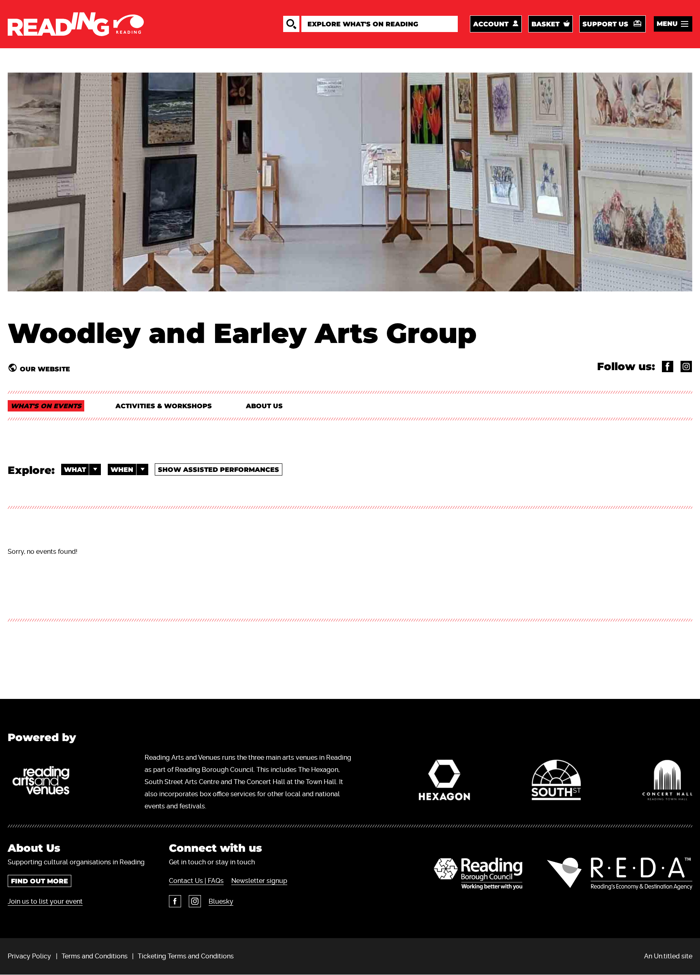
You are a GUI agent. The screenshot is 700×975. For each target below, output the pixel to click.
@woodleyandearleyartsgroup (668, 366)
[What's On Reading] (76, 24)
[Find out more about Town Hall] (667, 782)
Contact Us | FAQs (196, 881)
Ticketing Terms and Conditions (186, 956)
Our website (45, 369)
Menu (667, 24)
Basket (545, 24)
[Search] (291, 24)
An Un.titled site (668, 956)
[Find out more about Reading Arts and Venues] (45, 782)
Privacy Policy (29, 956)
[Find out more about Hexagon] (444, 782)
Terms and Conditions (95, 956)
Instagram (195, 901)
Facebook (175, 901)
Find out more (39, 881)
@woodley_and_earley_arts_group (686, 366)
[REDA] (619, 873)
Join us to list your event (45, 901)
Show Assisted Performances (218, 470)
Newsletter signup (259, 881)
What (75, 470)
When (122, 470)
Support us (605, 24)
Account (490, 24)
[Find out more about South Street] (556, 782)
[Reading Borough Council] (478, 873)
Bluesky (221, 901)
